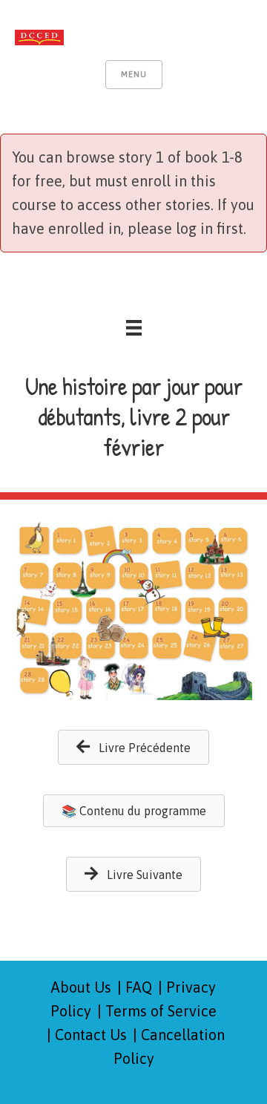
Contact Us (91, 1034)
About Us (81, 987)
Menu (134, 74)
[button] (133, 747)
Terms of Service (161, 1010)
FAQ (138, 987)
